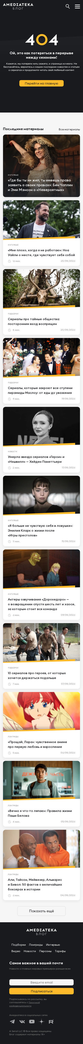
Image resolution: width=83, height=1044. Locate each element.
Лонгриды (36, 944)
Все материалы (69, 129)
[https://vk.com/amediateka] (22, 1021)
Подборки (18, 944)
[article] (41, 166)
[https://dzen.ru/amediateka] (41, 1021)
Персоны (45, 951)
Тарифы (60, 951)
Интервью (53, 944)
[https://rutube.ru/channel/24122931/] (51, 1021)
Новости (30, 951)
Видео (15, 951)
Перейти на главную (41, 83)
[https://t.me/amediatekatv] (12, 1021)
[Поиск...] (67, 6)
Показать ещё (41, 911)
